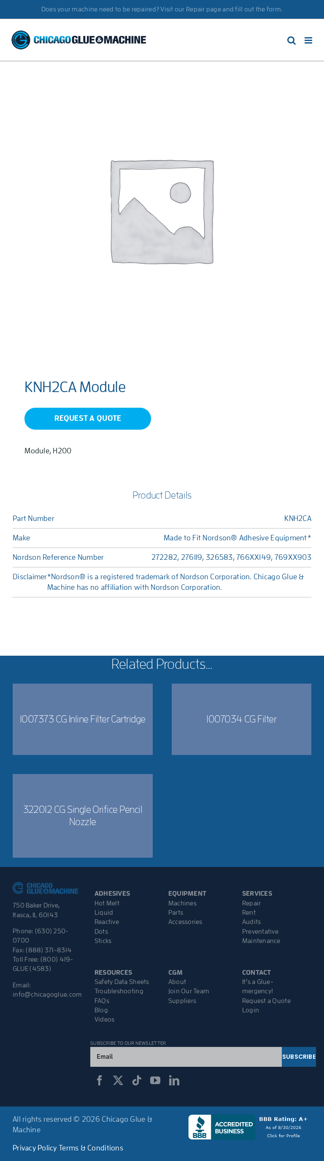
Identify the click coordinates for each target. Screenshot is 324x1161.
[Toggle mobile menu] (309, 40)
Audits (251, 921)
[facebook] (99, 1080)
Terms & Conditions (91, 1148)
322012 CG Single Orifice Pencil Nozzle (82, 815)
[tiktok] (137, 1080)
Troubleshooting (118, 991)
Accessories (185, 921)
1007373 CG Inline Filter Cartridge (83, 719)
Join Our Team (189, 991)
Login (250, 1010)
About (177, 981)
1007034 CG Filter (241, 719)
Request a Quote (266, 1000)
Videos (104, 1019)
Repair (251, 903)
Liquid (103, 912)
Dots (101, 931)
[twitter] (118, 1080)
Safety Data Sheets (121, 981)
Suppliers (182, 1000)
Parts (175, 912)
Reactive (106, 921)
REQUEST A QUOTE (87, 418)
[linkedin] (174, 1080)
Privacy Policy (35, 1148)
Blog (101, 1010)
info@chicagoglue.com (47, 994)
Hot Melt (106, 903)
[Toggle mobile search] (291, 40)
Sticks (103, 941)
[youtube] (155, 1080)
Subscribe (299, 1056)
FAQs (101, 1000)
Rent (249, 912)
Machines (182, 903)
